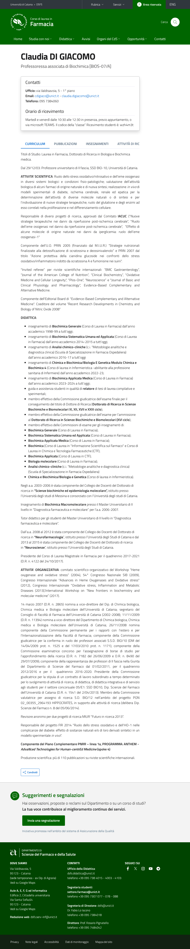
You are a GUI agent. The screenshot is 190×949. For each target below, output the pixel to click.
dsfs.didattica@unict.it (81, 873)
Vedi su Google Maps (22, 882)
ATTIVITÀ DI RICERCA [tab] (132, 143)
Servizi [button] (117, 4)
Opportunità (135, 38)
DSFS (39, 4)
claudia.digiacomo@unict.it (80, 95)
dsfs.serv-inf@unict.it (44, 917)
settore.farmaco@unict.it (83, 892)
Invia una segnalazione (43, 820)
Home (18, 38)
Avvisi (86, 38)
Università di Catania (21, 4)
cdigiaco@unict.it (47, 95)
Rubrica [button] (95, 4)
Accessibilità (51, 942)
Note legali (31, 942)
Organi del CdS (107, 38)
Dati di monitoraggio (77, 942)
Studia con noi (39, 38)
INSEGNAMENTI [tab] (97, 143)
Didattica (65, 38)
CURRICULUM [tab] (35, 143)
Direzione (90, 905)
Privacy (14, 942)
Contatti (160, 38)
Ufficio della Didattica (81, 868)
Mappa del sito (103, 942)
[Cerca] (175, 22)
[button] (30, 772)
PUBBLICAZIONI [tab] (65, 143)
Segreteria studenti (79, 887)
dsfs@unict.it (106, 905)
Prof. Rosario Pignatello (94, 923)
